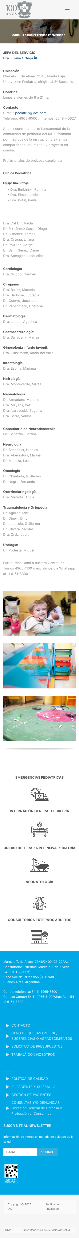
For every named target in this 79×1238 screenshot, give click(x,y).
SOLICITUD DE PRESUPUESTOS (37, 1046)
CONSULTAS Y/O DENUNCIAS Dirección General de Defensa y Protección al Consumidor (36, 1108)
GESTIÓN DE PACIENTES (31, 1095)
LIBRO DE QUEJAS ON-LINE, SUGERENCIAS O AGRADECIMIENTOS (41, 1036)
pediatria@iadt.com (30, 113)
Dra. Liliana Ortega (18, 58)
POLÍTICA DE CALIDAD (29, 1078)
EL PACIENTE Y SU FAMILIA (33, 1087)
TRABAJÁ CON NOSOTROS (33, 1054)
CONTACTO (20, 1025)
